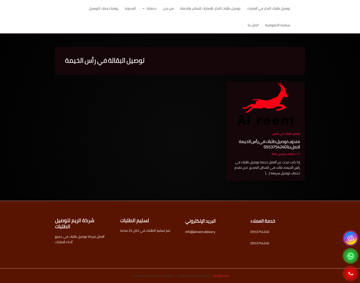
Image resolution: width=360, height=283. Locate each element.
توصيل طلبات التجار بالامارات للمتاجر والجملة (210, 8)
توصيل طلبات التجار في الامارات (268, 8)
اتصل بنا (253, 25)
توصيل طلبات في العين (286, 133)
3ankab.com (221, 276)
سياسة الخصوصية (277, 25)
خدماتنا (151, 8)
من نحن (168, 8)
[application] (144, 8)
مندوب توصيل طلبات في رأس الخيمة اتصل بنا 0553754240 (269, 144)
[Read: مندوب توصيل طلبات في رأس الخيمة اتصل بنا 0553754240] (265, 103)
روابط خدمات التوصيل (103, 8)
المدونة (130, 8)
